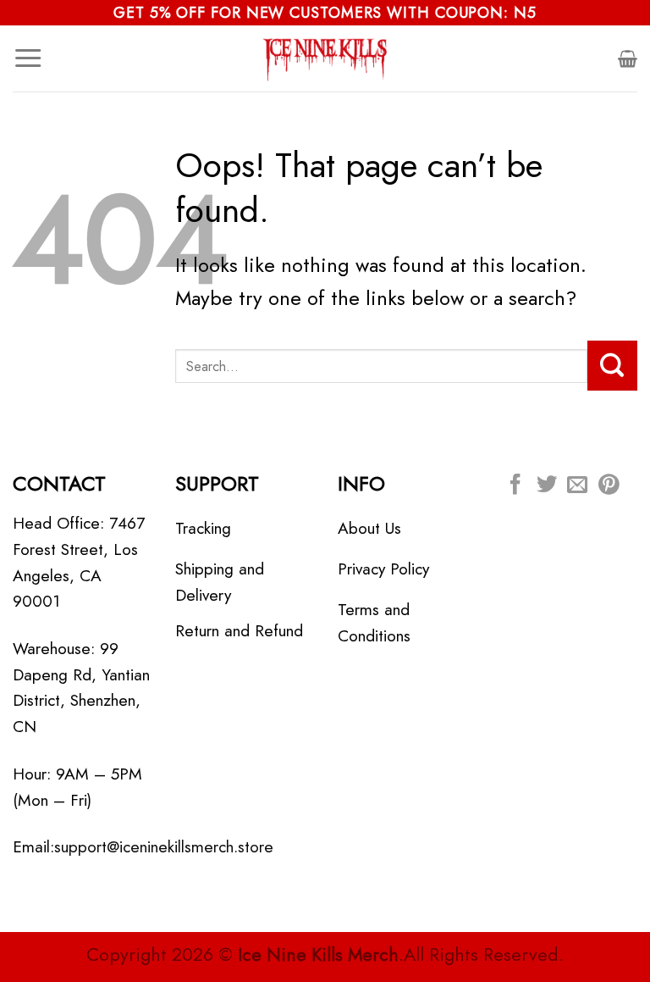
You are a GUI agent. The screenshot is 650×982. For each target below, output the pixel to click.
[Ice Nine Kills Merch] (325, 58)
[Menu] (28, 58)
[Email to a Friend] (577, 485)
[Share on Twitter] (547, 485)
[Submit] (612, 365)
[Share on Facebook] (515, 485)
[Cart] (627, 58)
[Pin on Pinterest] (608, 485)
